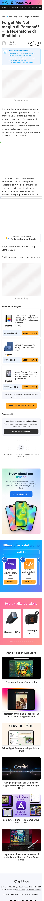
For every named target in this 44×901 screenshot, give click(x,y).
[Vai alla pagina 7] (24, 641)
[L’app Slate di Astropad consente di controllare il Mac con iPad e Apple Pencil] (21, 840)
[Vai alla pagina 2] (14, 641)
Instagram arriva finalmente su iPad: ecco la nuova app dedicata (21, 715)
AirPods (31, 7)
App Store (18, 17)
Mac (22, 7)
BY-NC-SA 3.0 (20, 890)
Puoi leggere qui (9, 257)
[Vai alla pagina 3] (16, 641)
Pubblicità (35, 895)
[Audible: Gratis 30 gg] (29, 564)
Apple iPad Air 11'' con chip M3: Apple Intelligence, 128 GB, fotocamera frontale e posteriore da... (26, 375)
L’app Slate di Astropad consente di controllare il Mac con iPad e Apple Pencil (21, 857)
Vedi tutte (21, 552)
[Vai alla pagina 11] (32, 641)
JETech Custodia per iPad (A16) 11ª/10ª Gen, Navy (25, 346)
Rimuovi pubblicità (21, 100)
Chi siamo (6, 895)
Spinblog (13, 887)
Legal (21, 895)
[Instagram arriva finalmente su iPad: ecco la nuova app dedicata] (21, 699)
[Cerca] (7, 2)
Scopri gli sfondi (20, 494)
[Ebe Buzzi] (4, 43)
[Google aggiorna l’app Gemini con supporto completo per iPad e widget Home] (21, 768)
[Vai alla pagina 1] (11, 641)
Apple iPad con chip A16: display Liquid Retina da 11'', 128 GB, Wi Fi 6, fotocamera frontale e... (26, 319)
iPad (14, 7)
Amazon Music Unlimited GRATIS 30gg (10, 573)
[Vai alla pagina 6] (22, 641)
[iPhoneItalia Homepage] (20, 2)
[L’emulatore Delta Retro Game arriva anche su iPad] (21, 805)
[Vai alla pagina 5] (20, 641)
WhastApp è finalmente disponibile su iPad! (21, 749)
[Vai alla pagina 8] (26, 641)
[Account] (39, 2)
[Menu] (3, 2)
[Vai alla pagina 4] (18, 641)
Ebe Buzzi (10, 42)
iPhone (5, 7)
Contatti (14, 895)
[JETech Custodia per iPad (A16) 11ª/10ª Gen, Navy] (8, 346)
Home (4, 17)
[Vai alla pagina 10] (30, 641)
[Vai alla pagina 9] (28, 641)
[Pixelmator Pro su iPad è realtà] (21, 668)
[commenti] (31, 43)
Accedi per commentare (21, 431)
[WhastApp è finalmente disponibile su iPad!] (21, 734)
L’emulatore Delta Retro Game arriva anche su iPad (21, 821)
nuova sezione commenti (23, 62)
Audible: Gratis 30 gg (28, 573)
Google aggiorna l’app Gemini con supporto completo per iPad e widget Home (21, 785)
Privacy (27, 895)
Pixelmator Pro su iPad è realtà (21, 682)
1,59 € (12, 250)
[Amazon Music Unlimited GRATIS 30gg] (10, 564)
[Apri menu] (32, 2)
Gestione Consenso (34, 890)
